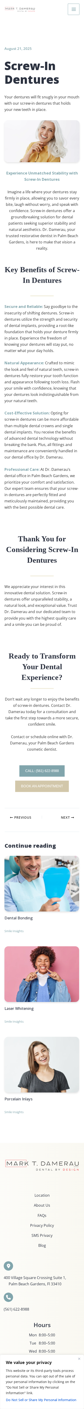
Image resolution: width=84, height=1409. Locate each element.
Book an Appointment (42, 786)
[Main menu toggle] (73, 9)
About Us (42, 1205)
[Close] (79, 1358)
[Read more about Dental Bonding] (41, 883)
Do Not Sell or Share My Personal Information (41, 1400)
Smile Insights (14, 931)
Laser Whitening (19, 1008)
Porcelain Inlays (18, 1099)
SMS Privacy (42, 1235)
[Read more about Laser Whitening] (41, 973)
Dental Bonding (18, 918)
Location (42, 1195)
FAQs (42, 1215)
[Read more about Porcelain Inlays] (41, 1064)
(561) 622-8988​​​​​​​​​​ (16, 1309)
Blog (42, 1245)
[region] (42, 1382)
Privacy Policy (42, 1225)
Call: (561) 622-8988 (42, 771)
